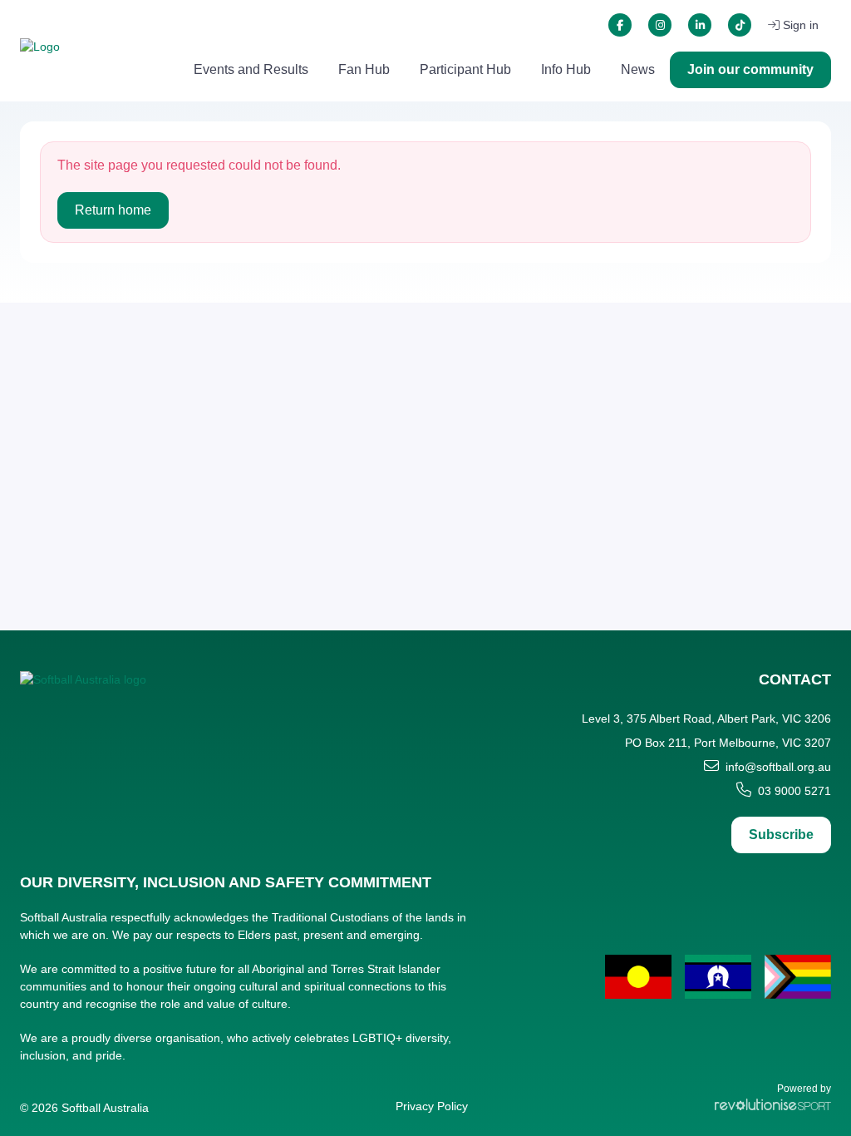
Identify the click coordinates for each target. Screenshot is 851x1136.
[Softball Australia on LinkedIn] (699, 25)
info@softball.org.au (778, 766)
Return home (113, 210)
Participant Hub (465, 69)
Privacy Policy (432, 1106)
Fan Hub (364, 69)
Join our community (750, 69)
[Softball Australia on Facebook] (620, 25)
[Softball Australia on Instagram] (659, 25)
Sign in (801, 25)
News (638, 69)
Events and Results (251, 69)
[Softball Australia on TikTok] (739, 25)
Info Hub (566, 69)
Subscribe (781, 834)
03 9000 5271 (794, 791)
